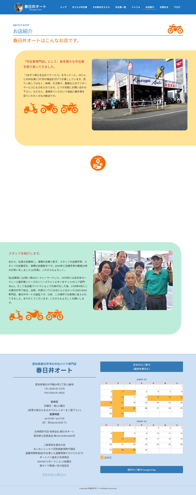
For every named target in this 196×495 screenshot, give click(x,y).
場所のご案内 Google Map (141, 469)
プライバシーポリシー (54, 474)
